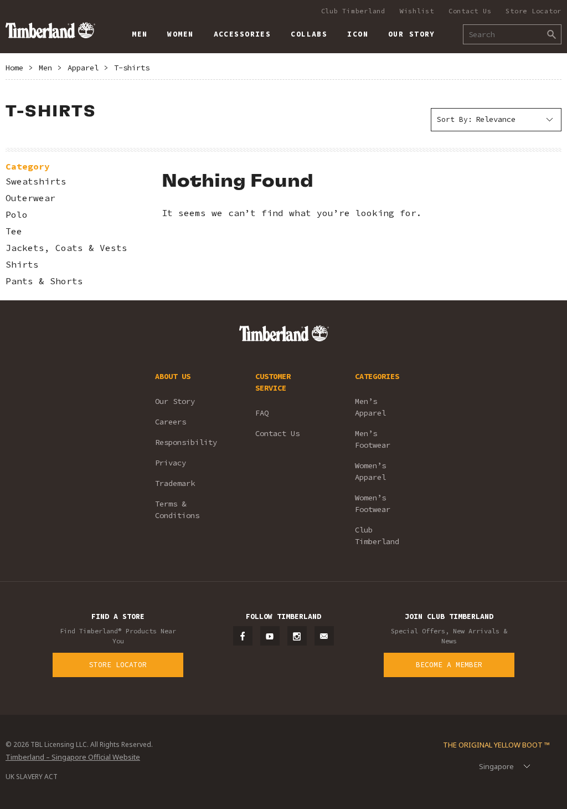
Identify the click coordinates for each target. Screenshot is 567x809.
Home (14, 68)
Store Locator (533, 11)
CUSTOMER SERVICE (273, 382)
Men (45, 68)
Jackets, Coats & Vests (66, 248)
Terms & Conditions (177, 509)
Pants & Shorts (44, 281)
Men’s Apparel (370, 407)
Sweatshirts (36, 181)
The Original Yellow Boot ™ (496, 745)
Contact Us (470, 11)
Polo (17, 214)
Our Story (175, 401)
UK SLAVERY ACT (32, 776)
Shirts (22, 264)
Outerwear (30, 198)
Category (28, 166)
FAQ (262, 413)
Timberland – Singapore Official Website (73, 757)
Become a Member (449, 664)
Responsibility (186, 442)
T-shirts (132, 68)
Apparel (83, 68)
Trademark (175, 483)
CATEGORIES (377, 376)
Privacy (170, 463)
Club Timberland (353, 11)
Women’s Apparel (370, 471)
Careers (170, 422)
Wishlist (417, 11)
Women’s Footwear (372, 503)
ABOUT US (172, 376)
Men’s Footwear (372, 439)
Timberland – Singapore (50, 30)
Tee (14, 231)
